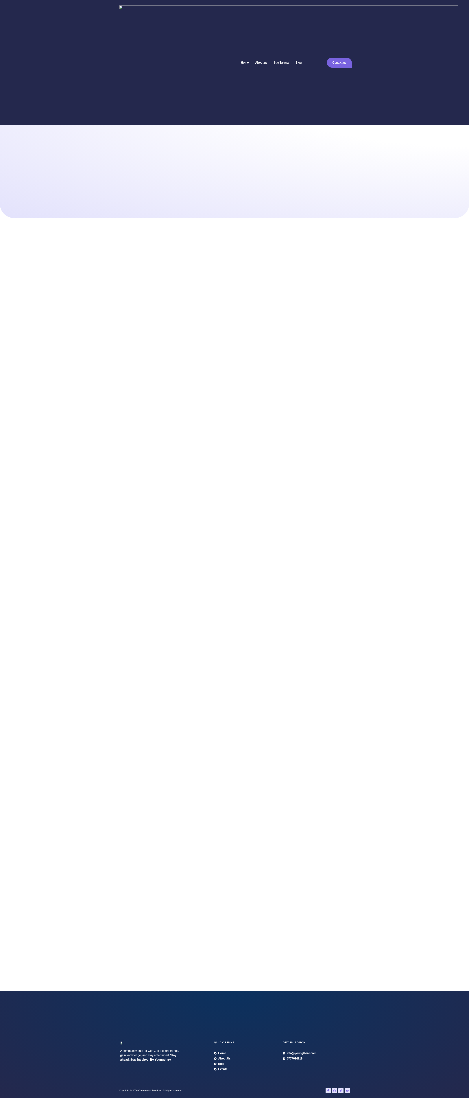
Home (245, 62)
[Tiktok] (341, 1090)
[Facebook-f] (328, 1090)
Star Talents (281, 62)
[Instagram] (334, 1090)
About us (261, 62)
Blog (299, 62)
